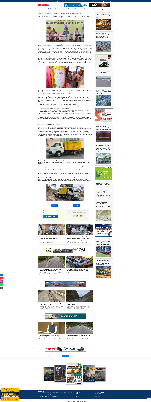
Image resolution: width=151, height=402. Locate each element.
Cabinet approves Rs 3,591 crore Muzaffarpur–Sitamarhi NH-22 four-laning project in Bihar (50, 336)
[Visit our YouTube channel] (108, 1)
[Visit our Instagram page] (110, 1)
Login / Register (58, 1)
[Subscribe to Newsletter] (1, 288)
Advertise (45, 1)
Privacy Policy (98, 393)
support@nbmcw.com (44, 397)
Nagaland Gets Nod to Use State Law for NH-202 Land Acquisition (79, 303)
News (85, 8)
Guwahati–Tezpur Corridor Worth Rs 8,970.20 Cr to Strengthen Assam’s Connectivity (79, 336)
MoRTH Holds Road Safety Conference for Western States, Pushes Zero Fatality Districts (78, 237)
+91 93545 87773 (55, 396)
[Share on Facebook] (48, 213)
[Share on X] (52, 213)
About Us (78, 392)
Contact (40, 1)
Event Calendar (91, 8)
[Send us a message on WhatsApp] (112, 1)
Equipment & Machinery (55, 8)
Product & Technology (67, 8)
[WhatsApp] (1, 284)
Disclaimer (97, 396)
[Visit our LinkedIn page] (103, 1)
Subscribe (51, 1)
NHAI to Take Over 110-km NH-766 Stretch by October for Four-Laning (50, 303)
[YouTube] (1, 278)
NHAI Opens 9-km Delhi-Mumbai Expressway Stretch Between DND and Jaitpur (50, 270)
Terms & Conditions (99, 392)
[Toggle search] (102, 9)
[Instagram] (1, 281)
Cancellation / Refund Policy (101, 395)
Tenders (97, 8)
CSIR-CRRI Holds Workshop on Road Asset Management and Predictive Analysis (49, 237)
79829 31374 (48, 396)
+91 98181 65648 (42, 396)
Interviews (80, 8)
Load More (65, 355)
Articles (75, 8)
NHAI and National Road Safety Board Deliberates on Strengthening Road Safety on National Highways (79, 271)
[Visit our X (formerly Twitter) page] (105, 1)
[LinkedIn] (1, 275)
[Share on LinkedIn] (50, 213)
